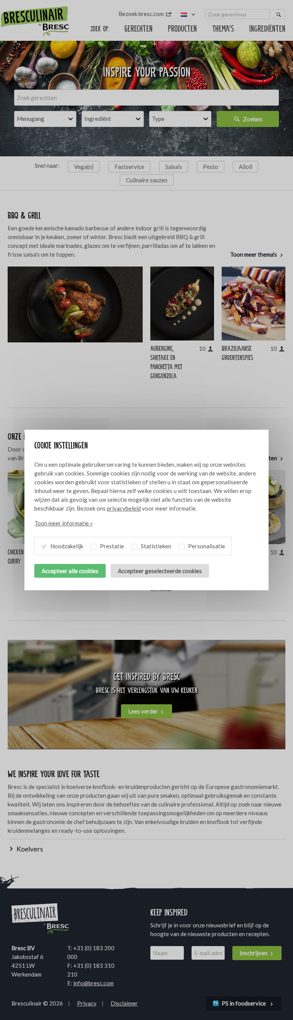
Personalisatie (206, 546)
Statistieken (155, 546)
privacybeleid (124, 508)
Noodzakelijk (66, 546)
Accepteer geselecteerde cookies (160, 570)
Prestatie (111, 546)
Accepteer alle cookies (70, 570)
